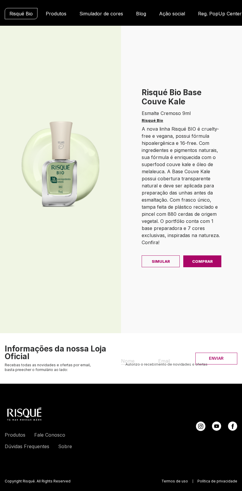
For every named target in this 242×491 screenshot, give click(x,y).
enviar (216, 358)
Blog (141, 14)
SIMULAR (161, 261)
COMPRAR (202, 261)
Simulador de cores (101, 14)
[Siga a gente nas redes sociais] (200, 429)
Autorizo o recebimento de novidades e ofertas (166, 364)
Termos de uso (174, 481)
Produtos (56, 14)
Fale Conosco (49, 435)
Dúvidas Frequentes (27, 446)
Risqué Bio (21, 14)
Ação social (172, 14)
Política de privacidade (217, 481)
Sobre (65, 446)
